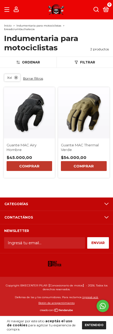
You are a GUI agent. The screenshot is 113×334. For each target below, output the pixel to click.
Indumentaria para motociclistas (38, 25)
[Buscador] (96, 9)
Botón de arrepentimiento (56, 303)
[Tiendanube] (56, 310)
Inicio (8, 25)
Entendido (94, 325)
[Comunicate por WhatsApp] (103, 306)
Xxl (9, 77)
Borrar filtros (33, 78)
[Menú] (8, 9)
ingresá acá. (90, 297)
